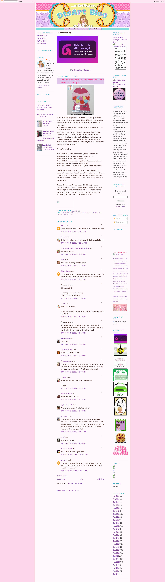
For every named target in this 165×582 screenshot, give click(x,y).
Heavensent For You (120, 276)
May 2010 (116, 562)
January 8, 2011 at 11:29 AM (74, 432)
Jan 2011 (116, 538)
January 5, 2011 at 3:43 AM (73, 372)
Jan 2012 (116, 502)
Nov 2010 (116, 544)
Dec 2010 (116, 541)
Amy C (63, 437)
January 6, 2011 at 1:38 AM (73, 411)
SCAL (82, 213)
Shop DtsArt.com (95, 29)
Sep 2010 (116, 550)
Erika (63, 259)
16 (101, 436)
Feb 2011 (116, 535)
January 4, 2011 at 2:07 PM (73, 254)
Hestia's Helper (121, 278)
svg (58, 214)
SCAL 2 (87, 213)
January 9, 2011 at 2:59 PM (73, 443)
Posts (117, 218)
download (66, 213)
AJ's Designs (116, 258)
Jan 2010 (116, 574)
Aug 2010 (116, 553)
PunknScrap (122, 286)
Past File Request (83, 29)
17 (101, 447)
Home (66, 29)
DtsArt (50, 60)
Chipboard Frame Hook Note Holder (48, 123)
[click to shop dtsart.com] (80, 70)
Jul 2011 (116, 520)
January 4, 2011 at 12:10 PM (74, 243)
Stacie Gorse (65, 271)
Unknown (64, 460)
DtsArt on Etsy (41, 41)
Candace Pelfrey (66, 349)
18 (101, 458)
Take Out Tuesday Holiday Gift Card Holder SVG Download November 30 (45, 136)
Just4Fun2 (123, 281)
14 (101, 403)
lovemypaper (65, 338)
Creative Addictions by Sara (118, 268)
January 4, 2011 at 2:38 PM (73, 266)
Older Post (100, 479)
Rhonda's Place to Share (118, 288)
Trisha (63, 225)
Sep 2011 (116, 514)
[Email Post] (78, 211)
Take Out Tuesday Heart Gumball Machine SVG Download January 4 (82, 81)
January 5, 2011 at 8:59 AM (73, 388)
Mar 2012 (116, 496)
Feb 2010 (116, 571)
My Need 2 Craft (66, 405)
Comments (119, 222)
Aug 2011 (116, 517)
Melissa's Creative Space (118, 283)
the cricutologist (66, 393)
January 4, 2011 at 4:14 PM (73, 279)
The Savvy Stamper (123, 296)
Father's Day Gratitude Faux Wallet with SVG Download (44, 107)
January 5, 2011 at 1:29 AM (73, 356)
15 (101, 415)
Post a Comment (62, 476)
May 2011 (116, 526)
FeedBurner (120, 207)
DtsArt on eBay (42, 44)
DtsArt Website (42, 36)
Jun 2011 (116, 523)
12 (101, 376)
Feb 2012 (116, 499)
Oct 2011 (116, 511)
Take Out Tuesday (66, 214)
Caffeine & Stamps (123, 258)
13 (101, 392)
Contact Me (72, 29)
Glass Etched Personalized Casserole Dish (48, 147)
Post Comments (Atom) (74, 483)
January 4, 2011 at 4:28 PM (73, 298)
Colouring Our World (121, 263)
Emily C (63, 377)
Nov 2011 (116, 508)
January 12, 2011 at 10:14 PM (74, 455)
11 (101, 359)
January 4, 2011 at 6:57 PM (73, 344)
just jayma (64, 416)
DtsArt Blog (119, 273)
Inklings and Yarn (116, 281)
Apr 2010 (116, 565)
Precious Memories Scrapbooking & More (75, 248)
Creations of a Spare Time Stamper (120, 266)
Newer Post (61, 479)
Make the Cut (75, 213)
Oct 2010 (116, 547)
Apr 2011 (116, 529)
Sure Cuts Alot (96, 213)
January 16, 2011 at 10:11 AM (74, 471)
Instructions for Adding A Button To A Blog (120, 40)
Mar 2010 (116, 568)
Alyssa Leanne (66, 361)
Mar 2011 (116, 532)
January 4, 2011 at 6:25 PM (73, 333)
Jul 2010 (116, 556)
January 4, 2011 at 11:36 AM (74, 231)
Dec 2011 (116, 505)
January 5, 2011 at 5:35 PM (73, 399)
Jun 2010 (116, 559)
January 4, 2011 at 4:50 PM (73, 317)
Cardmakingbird (116, 261)
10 (101, 348)
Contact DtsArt (42, 38)
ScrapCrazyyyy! (66, 448)
